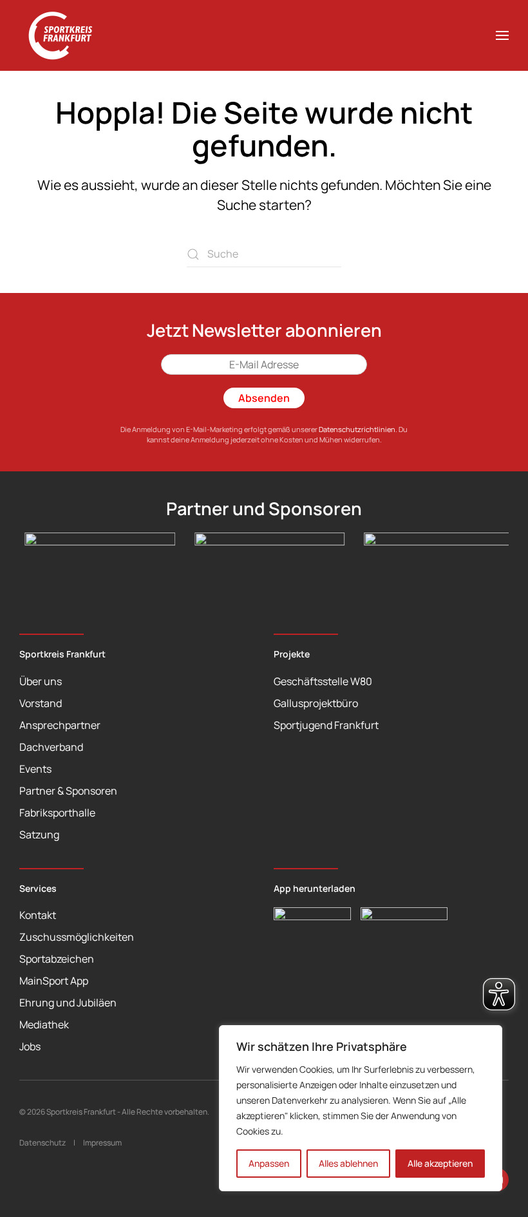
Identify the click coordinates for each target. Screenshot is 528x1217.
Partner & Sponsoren (68, 791)
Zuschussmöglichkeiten (76, 937)
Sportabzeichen (56, 959)
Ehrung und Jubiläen (68, 1002)
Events (35, 769)
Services (38, 888)
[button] (502, 35)
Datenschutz (42, 1142)
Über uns (40, 681)
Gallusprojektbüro (316, 703)
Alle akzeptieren (440, 1163)
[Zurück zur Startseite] (67, 35)
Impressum (102, 1142)
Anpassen (269, 1163)
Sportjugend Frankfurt (326, 725)
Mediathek (44, 1024)
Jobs (30, 1046)
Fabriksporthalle (57, 813)
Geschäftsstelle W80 (323, 681)
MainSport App (53, 981)
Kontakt (37, 915)
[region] (360, 1108)
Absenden (264, 398)
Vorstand (40, 703)
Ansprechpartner (59, 725)
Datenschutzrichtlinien (357, 429)
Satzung (39, 834)
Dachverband (51, 747)
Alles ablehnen (348, 1163)
